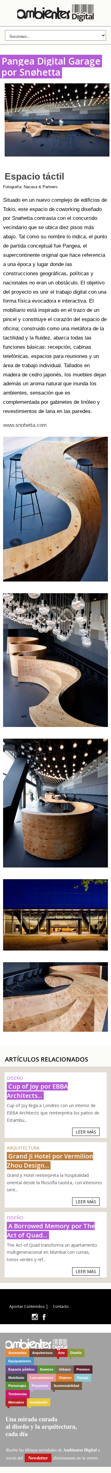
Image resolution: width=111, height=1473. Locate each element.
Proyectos (40, 1386)
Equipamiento (19, 1361)
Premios (83, 1369)
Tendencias (17, 1394)
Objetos (65, 1378)
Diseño (76, 1353)
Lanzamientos (41, 1378)
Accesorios (17, 1353)
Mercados (16, 1402)
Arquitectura (42, 1353)
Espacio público (21, 1369)
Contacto (61, 1306)
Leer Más (86, 1132)
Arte (61, 1353)
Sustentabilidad (66, 1386)
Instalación (38, 1402)
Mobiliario (16, 1378)
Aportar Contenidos (26, 1306)
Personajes (17, 1386)
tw (34, 1317)
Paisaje (82, 1378)
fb (44, 1317)
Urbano (65, 1369)
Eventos (46, 1369)
